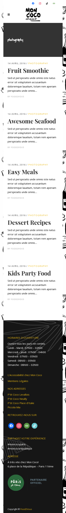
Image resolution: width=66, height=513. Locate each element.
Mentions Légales (18, 381)
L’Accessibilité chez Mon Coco (25, 375)
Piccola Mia (14, 407)
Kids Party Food (29, 273)
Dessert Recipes (29, 222)
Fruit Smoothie (28, 70)
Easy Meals (23, 172)
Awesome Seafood (32, 121)
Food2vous (17, 96)
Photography (38, 63)
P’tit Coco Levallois (18, 394)
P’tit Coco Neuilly (17, 398)
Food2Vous (26, 509)
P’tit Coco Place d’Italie (21, 403)
